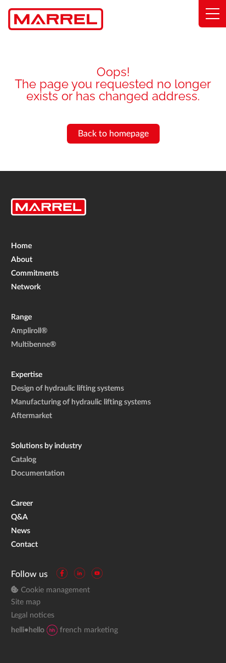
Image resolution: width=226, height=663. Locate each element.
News (20, 531)
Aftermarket (31, 416)
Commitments (35, 273)
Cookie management (54, 590)
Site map (26, 602)
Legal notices (32, 615)
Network (26, 287)
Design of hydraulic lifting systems (67, 388)
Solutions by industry (46, 446)
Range (21, 317)
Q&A (19, 517)
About (21, 260)
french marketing (64, 630)
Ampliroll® (29, 331)
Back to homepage (113, 133)
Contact (24, 544)
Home (21, 246)
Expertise (26, 375)
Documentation (38, 473)
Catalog (23, 460)
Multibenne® (33, 344)
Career (22, 503)
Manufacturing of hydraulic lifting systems (81, 402)
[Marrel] (55, 19)
